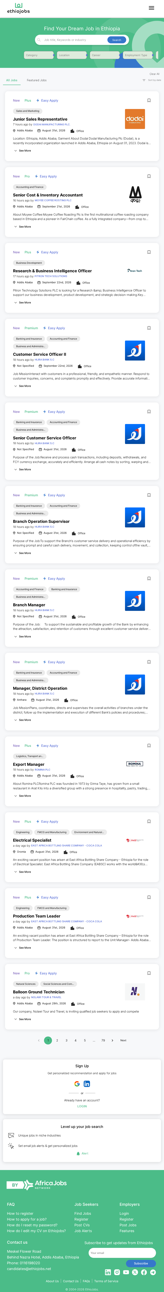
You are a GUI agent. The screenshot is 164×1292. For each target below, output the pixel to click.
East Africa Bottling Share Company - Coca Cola (66, 845)
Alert (85, 1153)
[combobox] (81, 39)
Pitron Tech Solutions (51, 276)
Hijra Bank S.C (44, 359)
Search (116, 40)
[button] (150, 80)
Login (82, 1106)
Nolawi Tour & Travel (46, 997)
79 (103, 1040)
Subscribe (141, 1263)
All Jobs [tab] (11, 80)
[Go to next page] (112, 1040)
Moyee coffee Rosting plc (53, 200)
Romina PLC (42, 769)
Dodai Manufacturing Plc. (51, 124)
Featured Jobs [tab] (37, 80)
